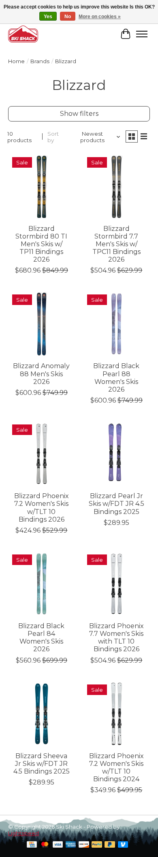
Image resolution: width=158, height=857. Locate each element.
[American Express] (71, 845)
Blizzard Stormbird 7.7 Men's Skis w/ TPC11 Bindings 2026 (116, 244)
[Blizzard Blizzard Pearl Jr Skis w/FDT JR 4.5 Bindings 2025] (116, 453)
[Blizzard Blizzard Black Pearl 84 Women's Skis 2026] (41, 583)
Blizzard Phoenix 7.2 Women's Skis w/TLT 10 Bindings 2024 (116, 767)
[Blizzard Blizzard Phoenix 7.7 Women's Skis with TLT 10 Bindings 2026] (116, 583)
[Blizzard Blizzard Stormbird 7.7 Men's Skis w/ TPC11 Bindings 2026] (116, 186)
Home (16, 61)
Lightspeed (23, 833)
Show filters (79, 113)
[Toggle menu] (142, 34)
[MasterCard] (45, 845)
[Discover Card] (84, 845)
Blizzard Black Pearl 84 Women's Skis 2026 (41, 637)
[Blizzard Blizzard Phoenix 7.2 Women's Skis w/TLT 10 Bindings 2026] (41, 453)
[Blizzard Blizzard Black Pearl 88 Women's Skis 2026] (116, 323)
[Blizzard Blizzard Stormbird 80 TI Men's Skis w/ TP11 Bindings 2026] (41, 186)
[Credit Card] (32, 845)
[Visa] (58, 845)
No (67, 16)
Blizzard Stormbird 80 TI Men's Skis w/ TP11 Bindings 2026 (41, 244)
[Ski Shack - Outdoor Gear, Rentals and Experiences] (23, 34)
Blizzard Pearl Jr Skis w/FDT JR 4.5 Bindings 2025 (116, 503)
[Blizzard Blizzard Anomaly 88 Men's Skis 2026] (41, 323)
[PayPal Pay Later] (110, 845)
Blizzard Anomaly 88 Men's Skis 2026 (41, 373)
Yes (48, 16)
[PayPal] (97, 845)
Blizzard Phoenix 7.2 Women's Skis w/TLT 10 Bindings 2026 (41, 507)
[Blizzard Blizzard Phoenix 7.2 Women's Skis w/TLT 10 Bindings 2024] (116, 713)
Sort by (53, 136)
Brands (39, 61)
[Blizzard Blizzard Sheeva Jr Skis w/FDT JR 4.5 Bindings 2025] (41, 713)
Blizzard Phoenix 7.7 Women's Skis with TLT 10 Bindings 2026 (116, 637)
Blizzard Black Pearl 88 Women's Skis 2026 (116, 377)
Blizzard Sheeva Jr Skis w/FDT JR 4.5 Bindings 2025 (41, 763)
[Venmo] (123, 845)
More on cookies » (100, 16)
